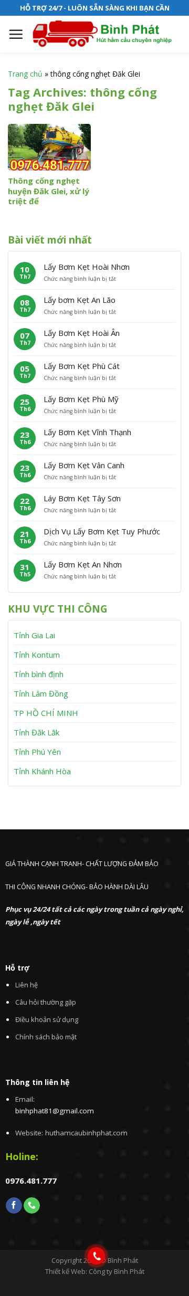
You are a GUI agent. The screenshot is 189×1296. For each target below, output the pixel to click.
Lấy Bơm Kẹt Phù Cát (82, 366)
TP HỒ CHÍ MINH (46, 713)
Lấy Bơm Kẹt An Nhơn (83, 564)
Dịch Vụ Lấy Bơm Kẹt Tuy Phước (102, 531)
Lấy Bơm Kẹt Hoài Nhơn (87, 266)
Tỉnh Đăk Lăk (36, 732)
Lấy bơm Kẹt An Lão (80, 299)
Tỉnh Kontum (37, 654)
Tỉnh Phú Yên (37, 751)
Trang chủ (25, 74)
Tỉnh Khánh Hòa (42, 771)
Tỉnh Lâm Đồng (41, 693)
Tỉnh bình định (39, 674)
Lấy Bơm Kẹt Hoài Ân (82, 333)
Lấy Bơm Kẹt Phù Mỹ (81, 399)
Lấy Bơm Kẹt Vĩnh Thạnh (87, 432)
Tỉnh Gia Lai (34, 635)
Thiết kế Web (65, 1271)
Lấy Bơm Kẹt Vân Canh (84, 465)
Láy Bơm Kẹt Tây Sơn (82, 498)
